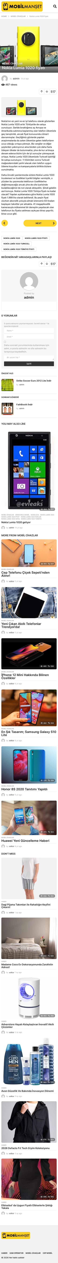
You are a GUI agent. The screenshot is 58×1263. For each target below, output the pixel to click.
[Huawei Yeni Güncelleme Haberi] (29, 818)
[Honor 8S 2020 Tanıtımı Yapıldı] (29, 764)
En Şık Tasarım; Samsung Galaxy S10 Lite (28, 733)
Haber (3, 901)
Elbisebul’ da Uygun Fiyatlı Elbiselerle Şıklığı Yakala (26, 1206)
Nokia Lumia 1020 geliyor (16, 522)
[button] (55, 6)
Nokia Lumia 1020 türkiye (31, 519)
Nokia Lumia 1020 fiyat (10, 517)
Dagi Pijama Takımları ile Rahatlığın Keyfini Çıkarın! (25, 906)
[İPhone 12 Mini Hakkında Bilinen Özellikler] (29, 653)
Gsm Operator (16, 1253)
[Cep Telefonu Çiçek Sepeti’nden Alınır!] (29, 553)
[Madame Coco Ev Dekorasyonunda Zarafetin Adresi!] (29, 938)
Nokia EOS (35, 515)
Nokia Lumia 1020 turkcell (17, 244)
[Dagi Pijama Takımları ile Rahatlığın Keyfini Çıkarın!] (29, 878)
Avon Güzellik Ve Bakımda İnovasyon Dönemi (27, 1091)
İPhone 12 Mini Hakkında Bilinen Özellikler (25, 676)
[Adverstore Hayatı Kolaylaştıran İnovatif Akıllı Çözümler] (29, 998)
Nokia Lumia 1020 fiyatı (36, 238)
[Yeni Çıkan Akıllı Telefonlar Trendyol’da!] (29, 602)
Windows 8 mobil (22, 515)
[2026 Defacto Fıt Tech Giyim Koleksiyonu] (29, 1122)
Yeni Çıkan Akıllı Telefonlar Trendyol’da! (21, 625)
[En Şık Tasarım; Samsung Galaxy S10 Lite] (29, 707)
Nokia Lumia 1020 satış (10, 519)
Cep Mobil (47, 1253)
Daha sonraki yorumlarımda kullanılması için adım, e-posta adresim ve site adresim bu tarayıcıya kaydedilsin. (26, 348)
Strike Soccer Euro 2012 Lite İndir (33, 380)
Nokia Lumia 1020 (12, 238)
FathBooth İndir (24, 404)
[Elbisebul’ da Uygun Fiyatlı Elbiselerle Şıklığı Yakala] (29, 1179)
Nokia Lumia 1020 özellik (31, 517)
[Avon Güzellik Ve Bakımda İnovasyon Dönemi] (29, 1061)
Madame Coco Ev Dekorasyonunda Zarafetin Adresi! (27, 966)
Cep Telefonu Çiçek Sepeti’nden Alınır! (25, 574)
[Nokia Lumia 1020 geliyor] (29, 470)
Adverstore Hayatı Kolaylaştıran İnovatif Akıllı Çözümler (27, 1025)
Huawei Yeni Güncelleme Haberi (25, 841)
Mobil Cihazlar (12, 63)
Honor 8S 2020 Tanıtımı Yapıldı (24, 789)
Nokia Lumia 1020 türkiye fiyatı (19, 249)
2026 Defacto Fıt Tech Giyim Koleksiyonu (25, 1148)
